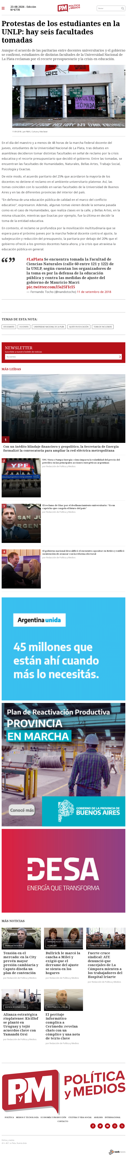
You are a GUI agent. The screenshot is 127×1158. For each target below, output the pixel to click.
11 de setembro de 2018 (94, 292)
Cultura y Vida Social (80, 1117)
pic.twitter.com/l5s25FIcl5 (50, 286)
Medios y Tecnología (27, 1117)
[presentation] (18, 99)
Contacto (62, 1121)
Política (9, 1117)
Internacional (113, 1117)
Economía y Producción (53, 1117)
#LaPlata (34, 259)
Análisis (98, 1117)
